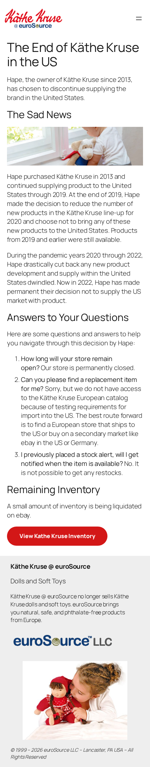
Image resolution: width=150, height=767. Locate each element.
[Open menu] (139, 18)
